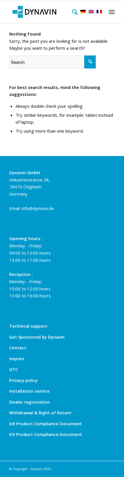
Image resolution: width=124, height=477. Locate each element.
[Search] (73, 11)
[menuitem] (73, 11)
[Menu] (111, 12)
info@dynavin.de (38, 208)
